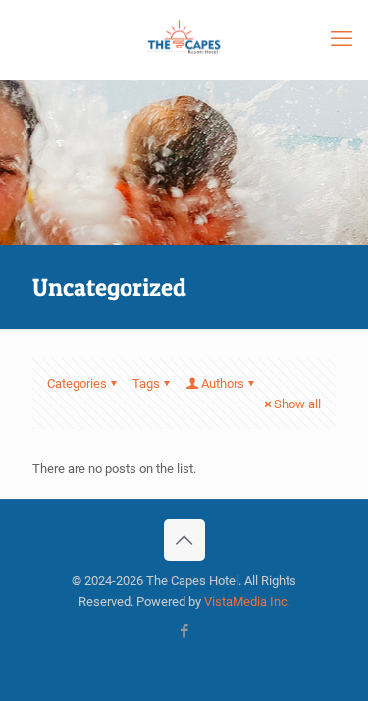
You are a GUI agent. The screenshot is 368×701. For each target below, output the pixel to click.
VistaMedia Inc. (247, 601)
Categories (77, 383)
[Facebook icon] (184, 631)
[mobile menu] (341, 39)
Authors (222, 383)
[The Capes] (184, 39)
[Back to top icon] (184, 540)
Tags (146, 383)
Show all (297, 404)
